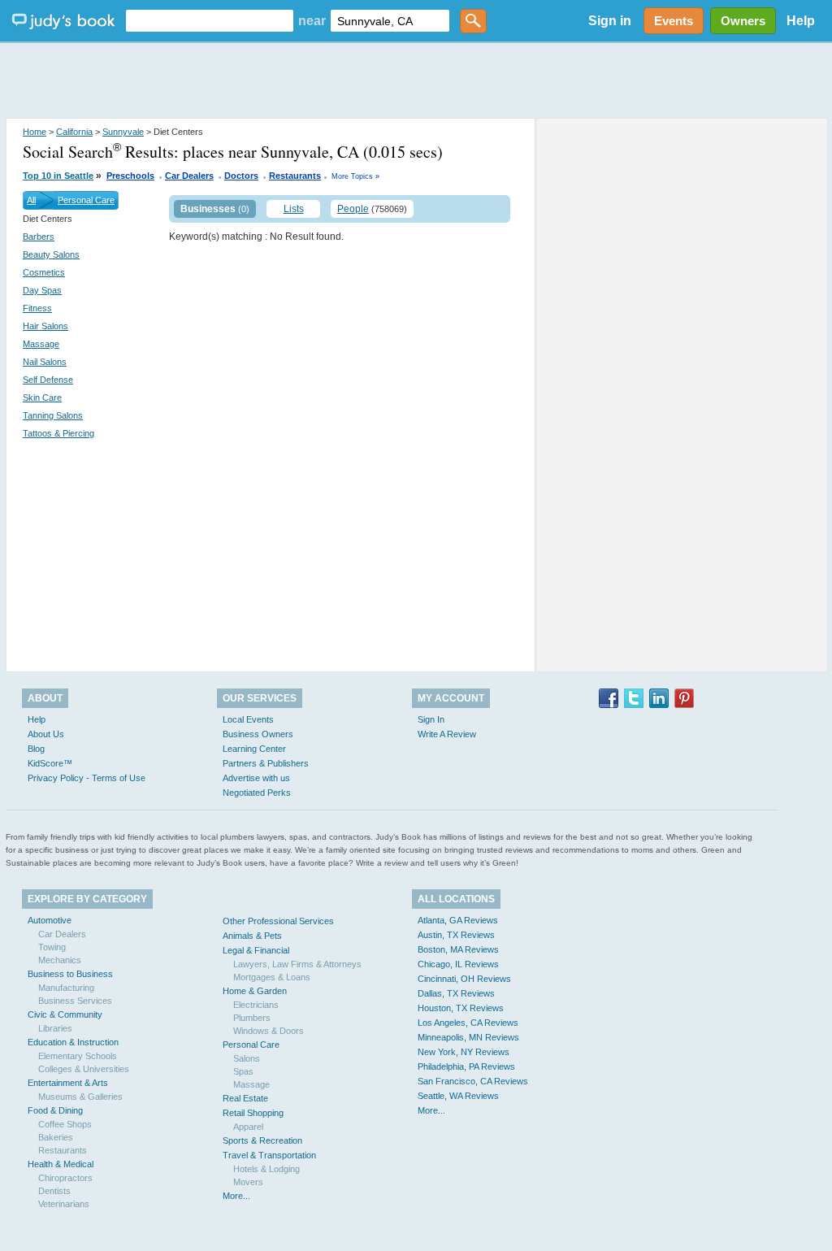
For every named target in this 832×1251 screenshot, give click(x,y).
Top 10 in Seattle (58, 175)
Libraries (55, 1028)
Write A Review (447, 734)
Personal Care (86, 200)
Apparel (248, 1127)
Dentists (54, 1191)
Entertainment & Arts (68, 1083)
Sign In (431, 719)
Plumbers (252, 1018)
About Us (46, 734)
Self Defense (48, 379)
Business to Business (70, 974)
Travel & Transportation (269, 1155)
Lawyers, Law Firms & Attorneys (297, 964)
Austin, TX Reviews (456, 935)
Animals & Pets (252, 935)
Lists (294, 209)
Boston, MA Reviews (458, 949)
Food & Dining (55, 1110)
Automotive (50, 920)
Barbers (38, 236)
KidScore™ (50, 763)
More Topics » (355, 176)
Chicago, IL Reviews (458, 964)
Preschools (130, 175)
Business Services (75, 1001)
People (353, 209)
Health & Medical (60, 1164)
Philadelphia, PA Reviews (466, 1066)
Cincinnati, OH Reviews (464, 979)
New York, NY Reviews (463, 1052)
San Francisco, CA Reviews (473, 1081)
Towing (52, 947)
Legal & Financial (256, 950)
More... (236, 1196)
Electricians (256, 1005)
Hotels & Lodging (266, 1169)
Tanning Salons (53, 415)
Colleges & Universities (83, 1069)
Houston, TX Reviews (461, 1008)
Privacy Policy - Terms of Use (86, 778)
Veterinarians (63, 1204)
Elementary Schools (77, 1056)
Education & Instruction (73, 1042)
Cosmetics (44, 272)
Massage (41, 344)
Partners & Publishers (266, 763)
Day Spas (42, 290)
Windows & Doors (268, 1031)
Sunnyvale (123, 132)
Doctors (241, 175)
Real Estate (245, 1098)
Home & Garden (255, 991)
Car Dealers (189, 175)
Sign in (609, 21)
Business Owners (258, 734)
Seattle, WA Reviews (458, 1096)
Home (34, 132)
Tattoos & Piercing (58, 433)
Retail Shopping (253, 1113)
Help (800, 21)
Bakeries (55, 1137)
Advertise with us (256, 778)
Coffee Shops (65, 1124)
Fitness (37, 308)
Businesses (208, 209)
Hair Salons (45, 326)
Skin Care (42, 397)
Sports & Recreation (262, 1140)
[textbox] (209, 21)
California (74, 132)
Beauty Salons (51, 254)
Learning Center (254, 749)
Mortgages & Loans (271, 977)
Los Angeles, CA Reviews (468, 1022)
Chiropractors (65, 1178)
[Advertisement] (416, 81)
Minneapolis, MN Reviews (468, 1037)
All (31, 200)
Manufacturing (66, 988)
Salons (246, 1058)
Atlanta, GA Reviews (458, 920)
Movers (248, 1182)
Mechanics (59, 960)
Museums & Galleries (80, 1096)
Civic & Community (65, 1014)
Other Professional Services (278, 921)
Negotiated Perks (257, 792)
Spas (243, 1071)
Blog (36, 749)
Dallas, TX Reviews (456, 993)
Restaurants (295, 175)
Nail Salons (45, 362)
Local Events (248, 719)
